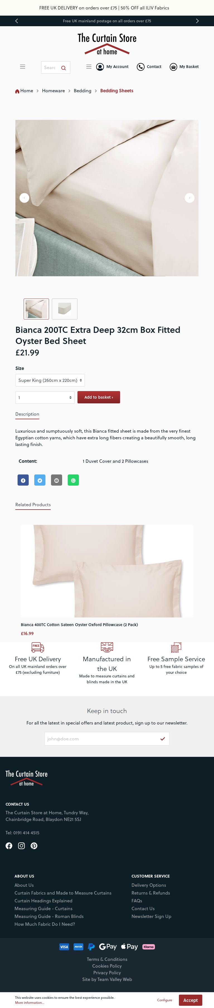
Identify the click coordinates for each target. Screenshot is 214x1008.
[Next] (189, 198)
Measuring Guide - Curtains (43, 908)
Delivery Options (149, 885)
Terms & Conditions (107, 959)
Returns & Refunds (151, 893)
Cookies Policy (107, 966)
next (197, 21)
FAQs (137, 901)
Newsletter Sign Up (151, 916)
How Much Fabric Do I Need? (44, 924)
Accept (190, 1000)
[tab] (27, 413)
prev (16, 21)
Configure (164, 1000)
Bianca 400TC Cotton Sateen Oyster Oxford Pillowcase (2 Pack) (79, 624)
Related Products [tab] (33, 504)
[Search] (63, 67)
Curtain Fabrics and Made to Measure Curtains (62, 893)
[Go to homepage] (107, 43)
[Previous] (24, 198)
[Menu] (22, 66)
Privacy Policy (107, 973)
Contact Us (143, 908)
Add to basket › (98, 397)
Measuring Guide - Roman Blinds (49, 916)
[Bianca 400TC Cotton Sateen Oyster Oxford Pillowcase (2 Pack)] (107, 571)
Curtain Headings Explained (43, 901)
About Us (24, 885)
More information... (29, 1002)
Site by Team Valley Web (107, 979)
